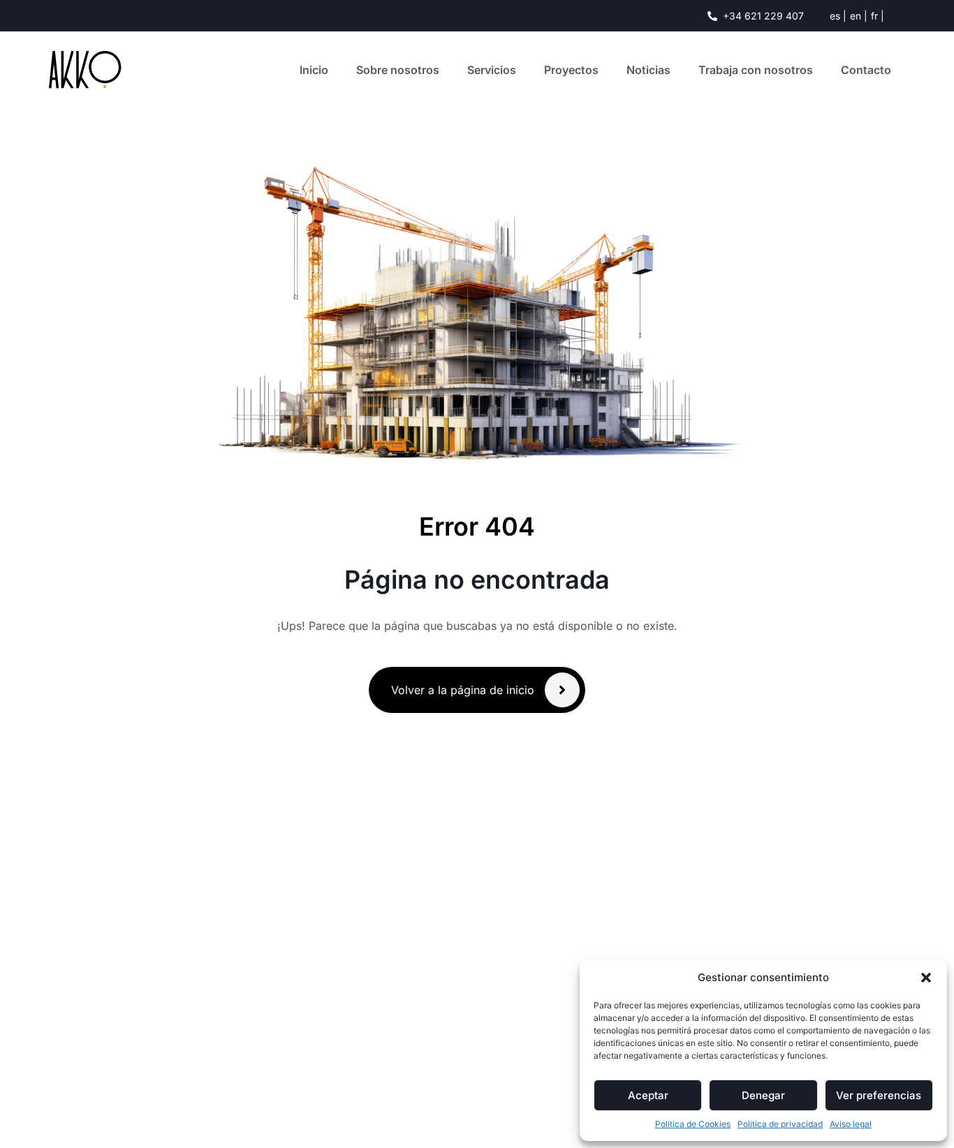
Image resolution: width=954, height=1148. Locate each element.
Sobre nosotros (397, 70)
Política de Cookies (693, 1124)
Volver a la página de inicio (462, 690)
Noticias (648, 70)
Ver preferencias (878, 1095)
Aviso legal (851, 1124)
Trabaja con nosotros (755, 70)
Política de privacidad (780, 1124)
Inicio (314, 70)
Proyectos (571, 70)
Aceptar (648, 1095)
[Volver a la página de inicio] (562, 689)
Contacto (866, 70)
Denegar (763, 1095)
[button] (926, 978)
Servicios (491, 70)
